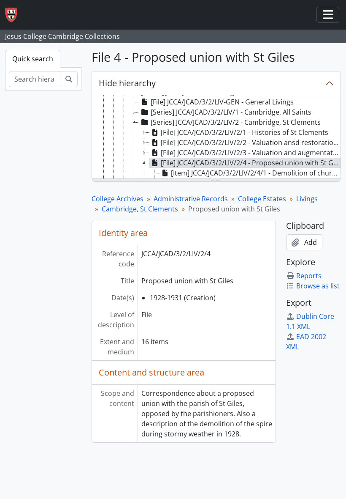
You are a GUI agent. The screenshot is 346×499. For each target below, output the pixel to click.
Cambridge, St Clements (140, 209)
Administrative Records (191, 198)
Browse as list (318, 286)
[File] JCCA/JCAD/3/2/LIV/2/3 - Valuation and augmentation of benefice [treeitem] (251, 152)
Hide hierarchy (127, 83)
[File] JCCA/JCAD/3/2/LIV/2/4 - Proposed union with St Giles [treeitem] (251, 162)
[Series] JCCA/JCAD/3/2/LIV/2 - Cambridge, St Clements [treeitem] (236, 122)
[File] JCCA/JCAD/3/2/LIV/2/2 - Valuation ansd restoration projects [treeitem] (251, 142)
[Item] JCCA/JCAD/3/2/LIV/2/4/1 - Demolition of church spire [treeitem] (256, 173)
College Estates (262, 198)
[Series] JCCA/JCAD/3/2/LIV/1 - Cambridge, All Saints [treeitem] (231, 112)
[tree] (216, 137)
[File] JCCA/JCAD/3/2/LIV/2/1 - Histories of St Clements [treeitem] (244, 132)
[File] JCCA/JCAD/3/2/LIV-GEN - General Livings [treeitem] (222, 102)
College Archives (117, 198)
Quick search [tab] (32, 58)
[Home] (14, 15)
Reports (309, 275)
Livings (307, 198)
